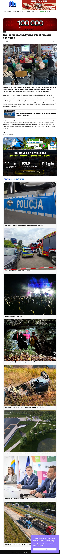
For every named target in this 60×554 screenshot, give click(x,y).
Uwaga (4, 31)
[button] (45, 545)
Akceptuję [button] (44, 549)
